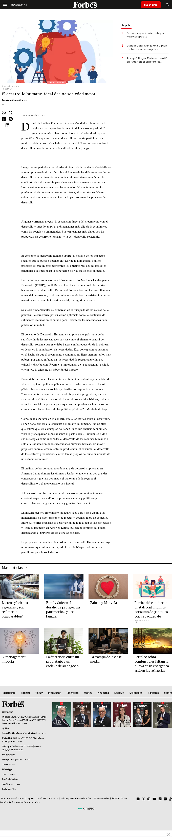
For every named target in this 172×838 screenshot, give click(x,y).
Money (88, 693)
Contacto (53, 799)
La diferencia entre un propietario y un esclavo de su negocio (62, 661)
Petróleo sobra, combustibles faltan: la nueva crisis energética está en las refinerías (152, 663)
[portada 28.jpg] (122, 714)
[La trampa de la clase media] (108, 641)
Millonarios (135, 693)
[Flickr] (165, 799)
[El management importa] (19, 641)
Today (39, 693)
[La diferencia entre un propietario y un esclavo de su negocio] (64, 641)
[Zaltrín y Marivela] (108, 586)
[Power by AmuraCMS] (86, 808)
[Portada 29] (102, 714)
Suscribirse (150, 4)
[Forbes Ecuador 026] (162, 714)
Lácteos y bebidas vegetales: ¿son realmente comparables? (15, 609)
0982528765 (8, 774)
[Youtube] (154, 799)
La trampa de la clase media (106, 659)
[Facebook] (4, 119)
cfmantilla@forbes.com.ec (35, 733)
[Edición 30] (82, 714)
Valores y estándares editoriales (76, 799)
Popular (126, 25)
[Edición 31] (62, 714)
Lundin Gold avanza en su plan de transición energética (147, 47)
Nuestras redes (101, 799)
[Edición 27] (142, 714)
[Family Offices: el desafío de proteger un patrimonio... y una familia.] (64, 586)
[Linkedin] (7, 125)
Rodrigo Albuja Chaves (14, 100)
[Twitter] (11, 113)
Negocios (103, 693)
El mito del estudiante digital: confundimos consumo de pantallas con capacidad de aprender (151, 612)
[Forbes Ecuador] (86, 5)
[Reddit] (11, 119)
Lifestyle (119, 693)
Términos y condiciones (12, 799)
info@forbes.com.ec (18, 723)
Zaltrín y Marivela (103, 603)
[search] (167, 5)
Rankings (153, 693)
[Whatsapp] (4, 113)
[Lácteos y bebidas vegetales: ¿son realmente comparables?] (19, 586)
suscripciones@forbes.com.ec (15, 760)
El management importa (14, 659)
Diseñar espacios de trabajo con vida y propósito (147, 34)
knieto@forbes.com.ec (12, 741)
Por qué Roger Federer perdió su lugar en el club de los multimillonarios (147, 60)
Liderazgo (72, 693)
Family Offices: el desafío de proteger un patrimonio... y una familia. (63, 609)
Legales (31, 799)
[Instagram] (148, 799)
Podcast (25, 693)
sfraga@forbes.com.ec (12, 750)
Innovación (54, 693)
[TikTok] (170, 799)
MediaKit (41, 799)
